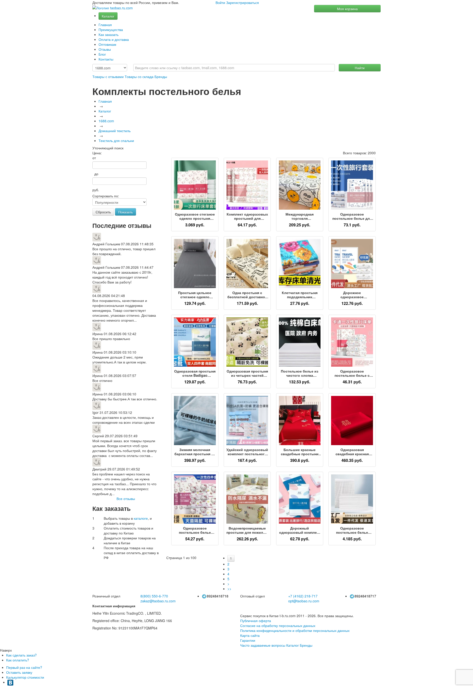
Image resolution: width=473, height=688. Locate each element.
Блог (102, 54)
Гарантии (247, 640)
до (95, 173)
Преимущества (111, 29)
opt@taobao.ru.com (303, 600)
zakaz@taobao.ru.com (158, 600)
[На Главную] (112, 8)
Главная (105, 24)
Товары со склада (139, 76)
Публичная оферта (255, 620)
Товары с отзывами (108, 76)
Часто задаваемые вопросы (262, 645)
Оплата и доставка (114, 39)
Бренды (160, 76)
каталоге (141, 518)
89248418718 (217, 596)
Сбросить (103, 211)
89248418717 (365, 596)
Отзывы (105, 49)
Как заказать (108, 34)
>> (229, 588)
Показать (125, 211)
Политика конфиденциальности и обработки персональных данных (295, 630)
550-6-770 (154, 596)
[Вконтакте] (10, 682)
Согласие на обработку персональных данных (277, 625)
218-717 (303, 596)
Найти (360, 67)
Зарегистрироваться (242, 2)
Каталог (108, 16)
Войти (220, 2)
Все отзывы (126, 498)
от (94, 157)
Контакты (106, 59)
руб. (95, 189)
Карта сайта (250, 635)
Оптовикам (107, 44)
